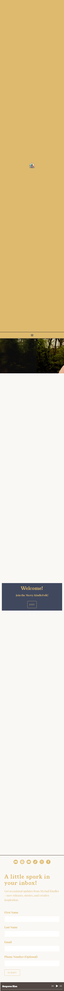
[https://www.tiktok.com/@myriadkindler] (35, 862)
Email (8, 942)
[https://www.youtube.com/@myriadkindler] (29, 862)
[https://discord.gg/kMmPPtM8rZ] (16, 862)
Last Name (11, 927)
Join (32, 604)
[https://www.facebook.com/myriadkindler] (48, 862)
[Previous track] (52, 986)
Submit (12, 972)
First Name (11, 912)
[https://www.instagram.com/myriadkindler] (42, 862)
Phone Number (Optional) (21, 957)
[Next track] (60, 986)
